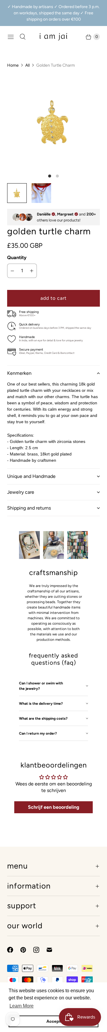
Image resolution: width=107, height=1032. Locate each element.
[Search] (23, 37)
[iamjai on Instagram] (39, 949)
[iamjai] (53, 36)
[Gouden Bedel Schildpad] (53, 122)
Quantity (16, 257)
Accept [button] (53, 1021)
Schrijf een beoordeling (53, 807)
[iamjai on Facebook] (13, 949)
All (27, 65)
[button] (53, 373)
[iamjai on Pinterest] (26, 949)
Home (13, 65)
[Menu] (11, 37)
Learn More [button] (22, 1005)
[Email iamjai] (52, 949)
